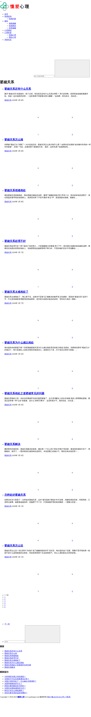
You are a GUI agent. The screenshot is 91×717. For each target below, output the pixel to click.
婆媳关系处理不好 (15, 241)
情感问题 (12, 19)
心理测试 (8, 30)
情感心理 (12, 35)
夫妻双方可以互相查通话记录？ (16, 679)
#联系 (68, 697)
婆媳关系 (8, 100)
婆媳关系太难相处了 (16, 291)
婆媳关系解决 (12, 444)
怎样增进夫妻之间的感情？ (15, 677)
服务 (6, 21)
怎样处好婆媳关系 (15, 494)
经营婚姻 (12, 28)
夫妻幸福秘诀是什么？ (13, 683)
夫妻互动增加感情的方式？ (15, 688)
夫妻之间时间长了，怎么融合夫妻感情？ (20, 681)
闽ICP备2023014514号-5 (56, 697)
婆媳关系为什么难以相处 (19, 342)
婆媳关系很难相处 (15, 190)
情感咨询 (8, 16)
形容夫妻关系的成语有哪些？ (16, 693)
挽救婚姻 (12, 23)
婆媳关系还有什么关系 (17, 88)
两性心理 (12, 37)
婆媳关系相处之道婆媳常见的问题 (24, 393)
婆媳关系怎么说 (13, 545)
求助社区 (8, 40)
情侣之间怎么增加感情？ (14, 690)
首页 (6, 14)
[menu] (1, 1)
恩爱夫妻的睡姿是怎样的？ (15, 686)
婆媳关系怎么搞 (13, 139)
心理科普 (8, 33)
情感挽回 (12, 26)
